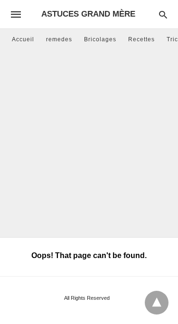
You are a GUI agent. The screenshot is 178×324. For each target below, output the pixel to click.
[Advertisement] (89, 143)
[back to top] (157, 303)
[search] (163, 14)
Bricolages (100, 39)
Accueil (23, 39)
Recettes (141, 39)
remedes (59, 39)
